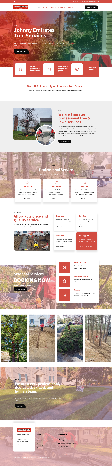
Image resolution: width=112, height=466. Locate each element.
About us (70, 7)
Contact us (61, 7)
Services (45, 7)
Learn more (27, 198)
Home (38, 7)
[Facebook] (14, 1)
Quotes (53, 7)
